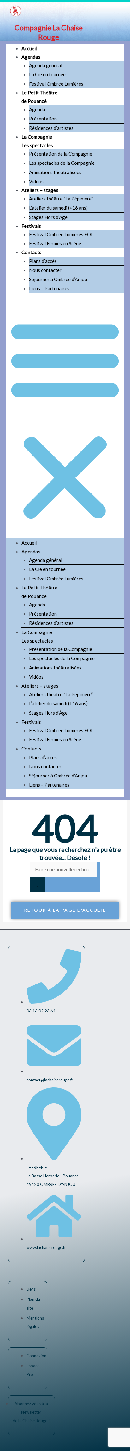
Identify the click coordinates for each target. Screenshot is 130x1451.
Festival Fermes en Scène (55, 243)
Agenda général (45, 65)
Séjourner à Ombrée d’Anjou (58, 279)
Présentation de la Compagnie (60, 154)
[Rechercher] (37, 884)
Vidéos (36, 181)
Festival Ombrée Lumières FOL (61, 234)
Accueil (29, 48)
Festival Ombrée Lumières (56, 84)
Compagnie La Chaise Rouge (49, 32)
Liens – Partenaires (49, 288)
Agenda (37, 109)
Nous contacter (45, 270)
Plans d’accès (43, 261)
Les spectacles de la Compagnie (62, 163)
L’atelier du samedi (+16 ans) (58, 208)
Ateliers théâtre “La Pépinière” (61, 198)
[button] (65, 419)
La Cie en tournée (47, 74)
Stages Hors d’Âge (48, 217)
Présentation (43, 118)
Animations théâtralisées (55, 172)
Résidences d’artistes (51, 128)
